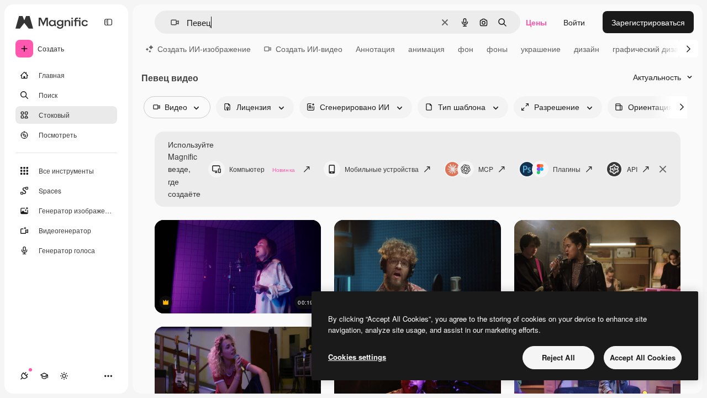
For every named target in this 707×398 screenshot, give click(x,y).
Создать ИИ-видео (309, 48)
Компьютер (262, 169)
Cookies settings (357, 357)
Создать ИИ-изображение (204, 48)
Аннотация (375, 48)
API (632, 169)
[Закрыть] (662, 169)
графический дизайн (650, 48)
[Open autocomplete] (170, 22)
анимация (426, 48)
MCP (485, 169)
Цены (536, 22)
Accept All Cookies (643, 357)
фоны (497, 48)
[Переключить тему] (64, 376)
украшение (541, 48)
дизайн (586, 48)
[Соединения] (24, 376)
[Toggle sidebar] (108, 22)
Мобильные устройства (382, 169)
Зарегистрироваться (648, 22)
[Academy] (44, 376)
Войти (574, 22)
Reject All (558, 357)
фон (465, 48)
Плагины (567, 169)
